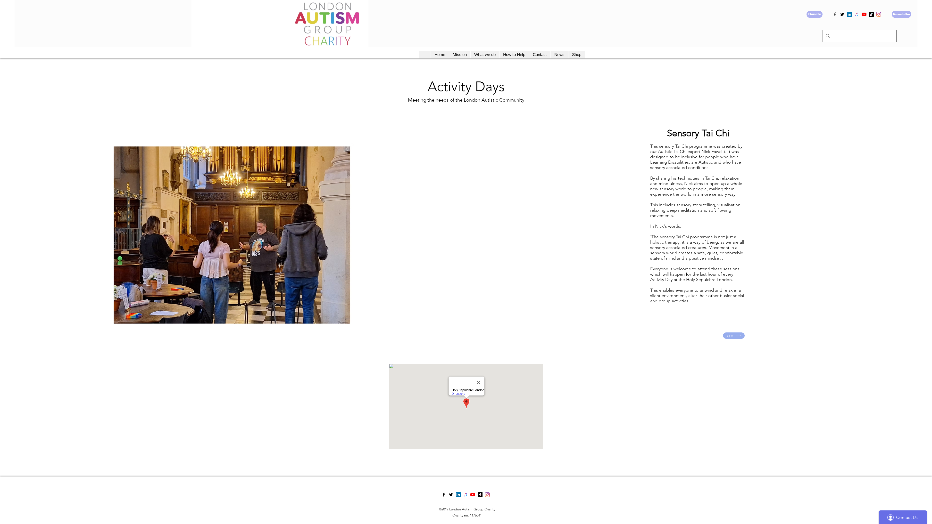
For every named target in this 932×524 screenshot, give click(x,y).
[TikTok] (871, 14)
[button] (459, 54)
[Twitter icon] (842, 14)
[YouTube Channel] (864, 14)
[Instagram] (878, 14)
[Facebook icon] (834, 14)
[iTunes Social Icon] (856, 14)
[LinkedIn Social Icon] (849, 14)
